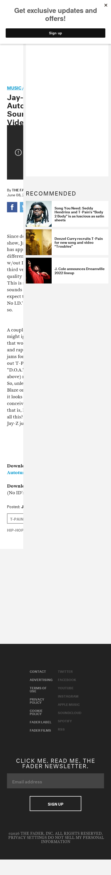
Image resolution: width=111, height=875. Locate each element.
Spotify (65, 720)
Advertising (41, 679)
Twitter (65, 671)
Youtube (66, 687)
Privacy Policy (37, 700)
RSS (61, 728)
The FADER (21, 189)
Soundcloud (69, 712)
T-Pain (16, 518)
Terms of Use (38, 689)
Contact (38, 671)
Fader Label (40, 721)
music (14, 87)
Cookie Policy (36, 712)
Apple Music (69, 704)
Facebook (67, 679)
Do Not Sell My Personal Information (72, 840)
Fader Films (40, 729)
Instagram (68, 695)
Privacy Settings (27, 838)
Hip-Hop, (16, 530)
